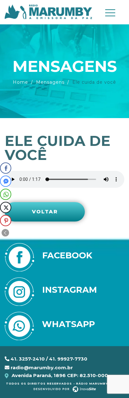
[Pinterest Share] (5, 220)
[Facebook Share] (5, 168)
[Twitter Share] (5, 207)
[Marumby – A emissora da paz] (48, 11)
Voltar (45, 212)
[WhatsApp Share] (5, 194)
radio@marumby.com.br (41, 368)
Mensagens (50, 82)
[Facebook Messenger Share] (5, 181)
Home (20, 82)
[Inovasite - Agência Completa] (65, 389)
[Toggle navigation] (112, 13)
